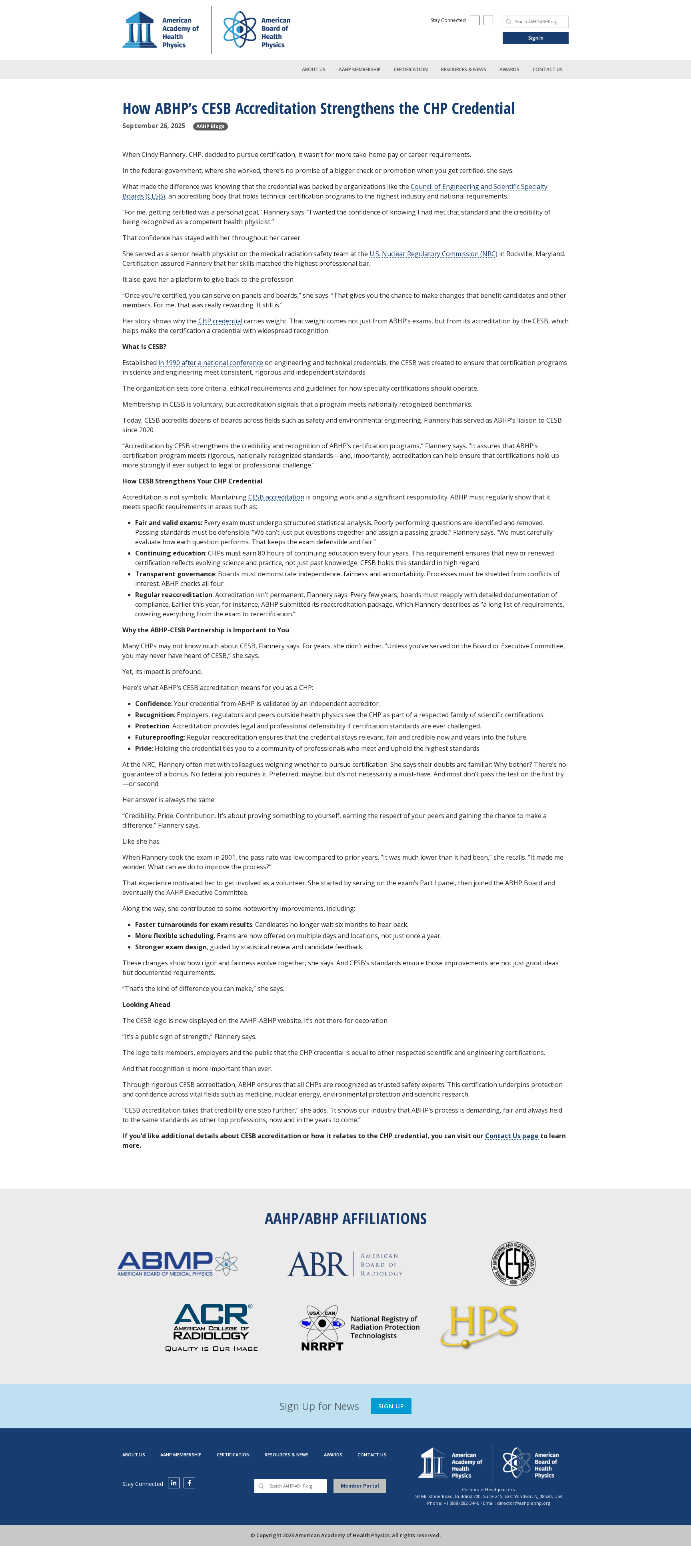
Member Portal (360, 1485)
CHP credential (220, 321)
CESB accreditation (276, 497)
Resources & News (463, 69)
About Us (314, 69)
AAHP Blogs (210, 126)
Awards (509, 69)
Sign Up (391, 1406)
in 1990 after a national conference (210, 362)
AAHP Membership (360, 69)
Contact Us (548, 69)
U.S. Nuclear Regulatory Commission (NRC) (433, 253)
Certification (411, 69)
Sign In (535, 37)
